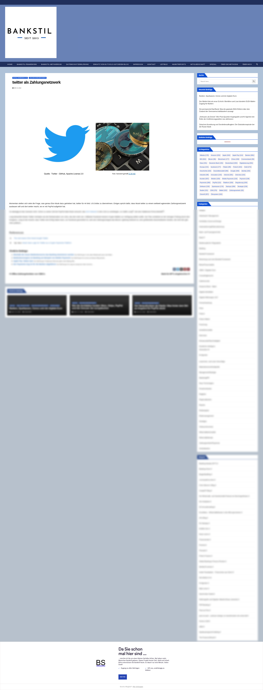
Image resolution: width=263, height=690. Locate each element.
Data (203, 163)
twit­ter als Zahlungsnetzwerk (36, 82)
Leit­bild (164, 64)
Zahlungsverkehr (237, 190)
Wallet (223, 190)
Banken (249, 155)
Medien (215, 178)
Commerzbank (248, 159)
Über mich (247, 64)
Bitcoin (212, 159)
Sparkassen (218, 186)
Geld (247, 167)
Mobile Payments (229, 178)
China (235, 159)
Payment (244, 178)
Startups (230, 186)
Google (235, 171)
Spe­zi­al (213, 64)
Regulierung (241, 182)
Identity (246, 171)
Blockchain (223, 159)
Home (9, 64)
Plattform (228, 182)
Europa (204, 167)
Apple (226, 155)
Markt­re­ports (179, 64)
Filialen (227, 167)
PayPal (217, 182)
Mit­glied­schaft (197, 64)
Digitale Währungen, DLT (20, 77)
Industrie (204, 175)
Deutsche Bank (216, 163)
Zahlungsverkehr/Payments (37, 77)
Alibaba (204, 155)
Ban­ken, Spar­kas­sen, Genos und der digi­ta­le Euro (218, 96)
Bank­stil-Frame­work (27, 64)
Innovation (216, 175)
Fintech (237, 167)
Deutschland (231, 163)
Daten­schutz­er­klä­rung (77, 64)
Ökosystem (216, 194)
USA (213, 190)
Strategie (242, 186)
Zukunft (204, 194)
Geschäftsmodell (220, 171)
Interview (240, 175)
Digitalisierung (246, 163)
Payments (205, 182)
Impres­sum (138, 64)
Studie (204, 190)
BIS (203, 159)
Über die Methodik (229, 64)
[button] (257, 64)
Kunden (204, 178)
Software (205, 186)
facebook (216, 167)
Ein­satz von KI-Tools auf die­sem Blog (111, 64)
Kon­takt (151, 64)
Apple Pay (238, 155)
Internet (228, 175)
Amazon (215, 155)
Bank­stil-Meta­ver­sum (51, 64)
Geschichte (205, 171)
